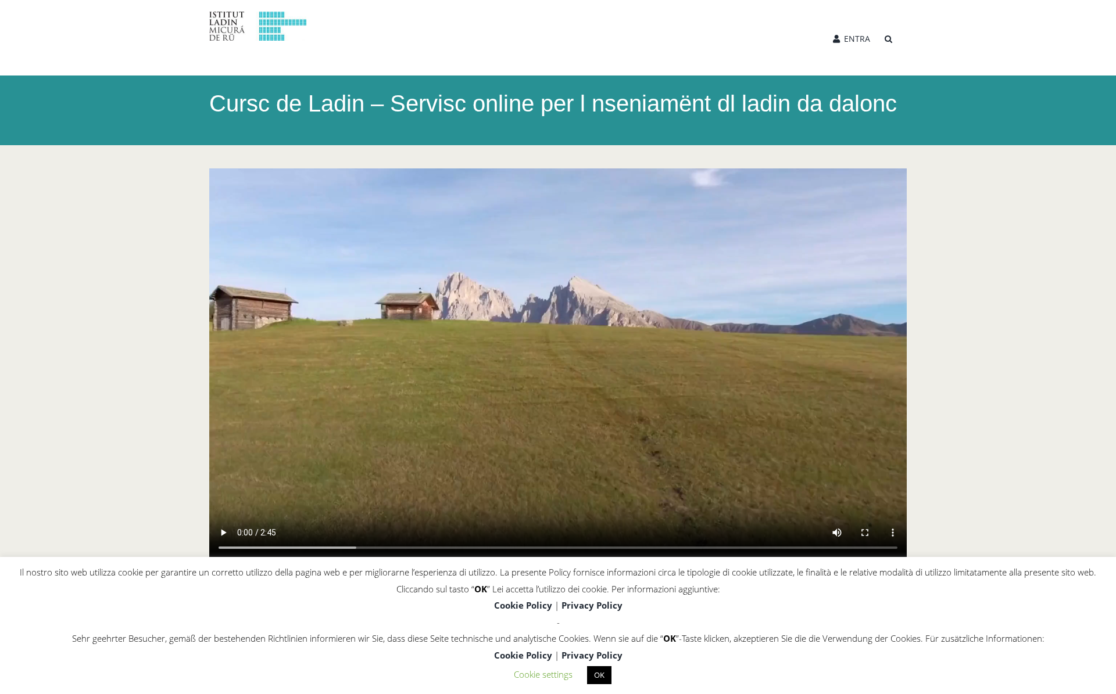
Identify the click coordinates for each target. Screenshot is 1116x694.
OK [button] (599, 675)
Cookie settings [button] (543, 674)
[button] (888, 37)
